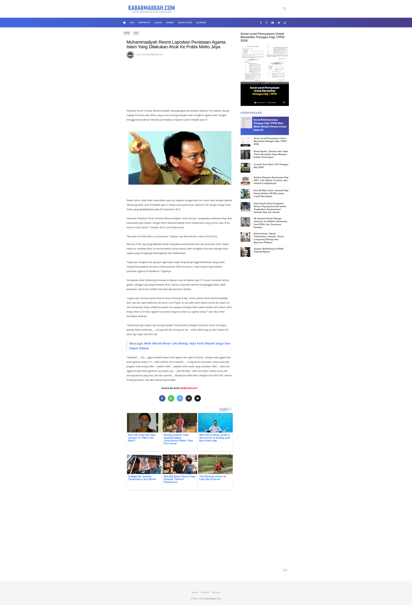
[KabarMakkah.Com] (261, 22)
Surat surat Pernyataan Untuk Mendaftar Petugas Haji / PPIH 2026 (263, 37)
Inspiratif (144, 22)
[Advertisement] (179, 82)
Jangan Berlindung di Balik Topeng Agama (269, 250)
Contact (205, 592)
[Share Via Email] (197, 398)
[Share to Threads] (189, 398)
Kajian (158, 22)
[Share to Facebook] (162, 398)
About (195, 592)
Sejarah (201, 22)
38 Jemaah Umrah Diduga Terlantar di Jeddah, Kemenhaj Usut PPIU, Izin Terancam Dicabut (270, 223)
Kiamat (170, 22)
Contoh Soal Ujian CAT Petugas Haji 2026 (271, 166)
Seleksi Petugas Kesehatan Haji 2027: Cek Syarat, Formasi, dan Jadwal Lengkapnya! (271, 180)
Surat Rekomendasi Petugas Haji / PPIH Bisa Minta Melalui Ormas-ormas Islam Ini (270, 124)
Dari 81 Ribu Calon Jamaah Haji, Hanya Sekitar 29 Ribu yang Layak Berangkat (271, 193)
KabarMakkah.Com (154, 54)
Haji (132, 22)
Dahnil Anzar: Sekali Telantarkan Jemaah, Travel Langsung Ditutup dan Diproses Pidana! (269, 238)
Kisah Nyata (185, 22)
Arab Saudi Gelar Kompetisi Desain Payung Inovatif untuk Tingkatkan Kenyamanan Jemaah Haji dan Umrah (270, 208)
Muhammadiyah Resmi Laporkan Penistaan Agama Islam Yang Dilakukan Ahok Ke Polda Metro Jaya (176, 44)
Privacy (216, 592)
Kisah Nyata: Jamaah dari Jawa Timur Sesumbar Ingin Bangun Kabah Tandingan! (271, 154)
